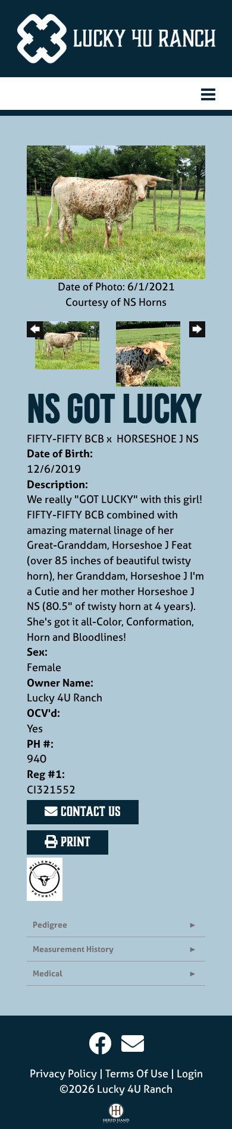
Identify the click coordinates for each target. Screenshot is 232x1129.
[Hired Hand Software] (116, 1116)
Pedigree (50, 924)
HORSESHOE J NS (158, 438)
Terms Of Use (136, 1073)
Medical (47, 973)
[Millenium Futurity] (47, 878)
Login (190, 1073)
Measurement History (73, 948)
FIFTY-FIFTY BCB (65, 438)
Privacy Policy (63, 1073)
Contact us (89, 811)
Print (74, 841)
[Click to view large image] (116, 211)
